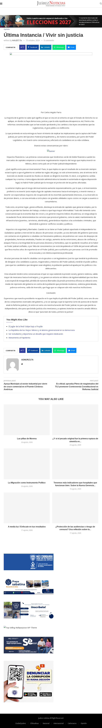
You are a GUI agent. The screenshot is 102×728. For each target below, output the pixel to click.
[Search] (101, 4)
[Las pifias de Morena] (27, 419)
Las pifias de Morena (27, 439)
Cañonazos (72, 723)
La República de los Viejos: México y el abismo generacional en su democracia (42, 330)
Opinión (84, 723)
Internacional (59, 723)
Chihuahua (34, 723)
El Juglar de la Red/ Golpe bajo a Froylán (26, 326)
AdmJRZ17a (17, 40)
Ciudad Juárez (20, 723)
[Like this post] (23, 47)
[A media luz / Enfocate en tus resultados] (27, 507)
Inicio (6, 24)
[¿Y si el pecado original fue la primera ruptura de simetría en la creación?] (75, 419)
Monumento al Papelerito (19, 337)
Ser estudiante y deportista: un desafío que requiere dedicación (36, 334)
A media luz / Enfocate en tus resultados (27, 527)
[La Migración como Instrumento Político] (27, 463)
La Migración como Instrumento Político (27, 483)
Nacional (46, 723)
